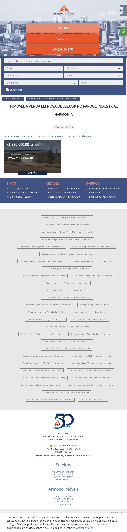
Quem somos (63, 501)
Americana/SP (55, 188)
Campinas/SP (69, 192)
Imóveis (40, 136)
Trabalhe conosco (63, 499)
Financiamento (63, 479)
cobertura (35, 192)
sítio (10, 196)
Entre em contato (63, 496)
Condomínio (16, 89)
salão (28, 196)
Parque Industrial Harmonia (81, 136)
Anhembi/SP (72, 188)
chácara (12, 192)
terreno (23, 192)
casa (10, 188)
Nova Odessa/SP (56, 136)
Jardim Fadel (94, 192)
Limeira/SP (74, 196)
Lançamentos (63, 49)
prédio (19, 196)
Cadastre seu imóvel (63, 477)
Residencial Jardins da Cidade (103, 188)
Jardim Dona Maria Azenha (102, 196)
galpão (36, 188)
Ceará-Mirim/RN (56, 196)
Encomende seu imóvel (63, 474)
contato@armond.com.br (64, 445)
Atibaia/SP (53, 192)
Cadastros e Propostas (63, 472)
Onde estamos (64, 504)
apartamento (23, 188)
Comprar (28, 136)
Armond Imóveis (12, 136)
